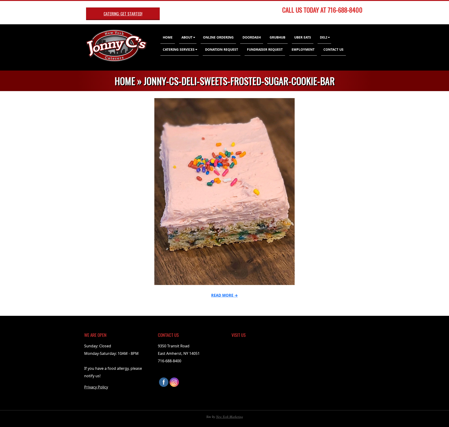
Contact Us (333, 49)
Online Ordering (218, 37)
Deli (323, 37)
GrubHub (277, 37)
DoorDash (252, 37)
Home (168, 37)
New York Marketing (229, 416)
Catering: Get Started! (123, 14)
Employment (303, 49)
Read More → (224, 295)
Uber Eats (302, 37)
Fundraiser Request (265, 49)
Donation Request (221, 49)
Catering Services (179, 49)
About (186, 37)
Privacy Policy (96, 387)
